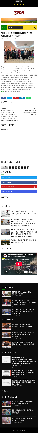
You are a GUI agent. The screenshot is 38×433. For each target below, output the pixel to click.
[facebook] (15, 4)
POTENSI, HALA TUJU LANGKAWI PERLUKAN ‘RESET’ (21, 293)
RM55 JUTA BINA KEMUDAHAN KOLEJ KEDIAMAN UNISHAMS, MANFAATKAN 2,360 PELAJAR (23, 312)
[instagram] (21, 4)
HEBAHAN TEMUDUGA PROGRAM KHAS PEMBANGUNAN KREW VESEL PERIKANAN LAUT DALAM (24, 382)
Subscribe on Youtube (8, 187)
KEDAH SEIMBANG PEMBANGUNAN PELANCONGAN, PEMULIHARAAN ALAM (23, 343)
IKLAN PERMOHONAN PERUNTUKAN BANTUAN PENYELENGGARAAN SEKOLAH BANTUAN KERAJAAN (24, 372)
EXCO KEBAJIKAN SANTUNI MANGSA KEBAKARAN (22, 411)
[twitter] (17, 4)
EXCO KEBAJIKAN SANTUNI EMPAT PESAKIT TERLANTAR (22, 419)
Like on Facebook (6, 182)
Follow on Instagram (7, 191)
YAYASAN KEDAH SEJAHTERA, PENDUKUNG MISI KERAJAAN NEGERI (23, 241)
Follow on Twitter (7, 178)
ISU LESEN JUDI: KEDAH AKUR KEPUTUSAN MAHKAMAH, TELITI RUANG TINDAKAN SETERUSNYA (24, 302)
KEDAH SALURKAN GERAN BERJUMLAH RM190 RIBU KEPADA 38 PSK (23, 403)
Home (4, 28)
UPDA (3, 92)
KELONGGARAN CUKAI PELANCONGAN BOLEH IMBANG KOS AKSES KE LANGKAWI (23, 334)
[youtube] (24, 4)
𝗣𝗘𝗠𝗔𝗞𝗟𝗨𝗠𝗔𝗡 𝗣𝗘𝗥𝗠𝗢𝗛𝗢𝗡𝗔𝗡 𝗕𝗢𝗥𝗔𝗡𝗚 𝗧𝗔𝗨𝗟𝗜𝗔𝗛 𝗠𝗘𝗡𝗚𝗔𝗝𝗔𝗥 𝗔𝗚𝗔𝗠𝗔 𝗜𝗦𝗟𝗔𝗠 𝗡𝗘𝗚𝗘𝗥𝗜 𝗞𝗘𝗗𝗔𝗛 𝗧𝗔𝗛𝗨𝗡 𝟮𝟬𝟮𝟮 (24, 361)
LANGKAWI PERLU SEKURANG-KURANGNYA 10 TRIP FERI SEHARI (22, 325)
